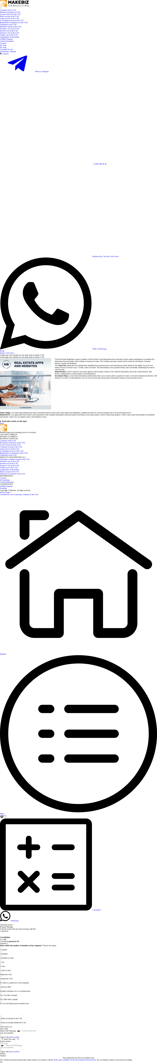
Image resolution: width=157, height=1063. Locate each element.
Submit (2, 1054)
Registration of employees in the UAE (14, 22)
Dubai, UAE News (7, 353)
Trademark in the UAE (8, 25)
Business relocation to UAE (10, 12)
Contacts (3, 43)
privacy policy (14, 1037)
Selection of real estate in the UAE (12, 474)
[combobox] (19, 1031)
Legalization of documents (9, 37)
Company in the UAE (8, 10)
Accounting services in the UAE (12, 20)
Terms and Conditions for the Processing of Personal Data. (75, 1060)
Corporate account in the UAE (11, 447)
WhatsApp (14, 921)
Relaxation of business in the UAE (12, 443)
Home (2, 351)
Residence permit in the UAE (10, 27)
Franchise (3, 488)
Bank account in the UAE (9, 16)
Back (2, 423)
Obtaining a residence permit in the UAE (15, 459)
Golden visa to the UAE (9, 35)
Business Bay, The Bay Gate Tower (105, 256)
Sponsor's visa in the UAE (9, 33)
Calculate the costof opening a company (8, 50)
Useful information (7, 41)
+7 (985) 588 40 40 (99, 164)
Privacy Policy (5, 492)
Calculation (96, 910)
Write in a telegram (41, 71)
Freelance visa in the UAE (9, 29)
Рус (1, 45)
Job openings (5, 480)
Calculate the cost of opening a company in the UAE (19, 494)
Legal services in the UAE (9, 18)
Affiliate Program (6, 39)
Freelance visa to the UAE (9, 461)
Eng (4, 45)
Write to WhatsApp (99, 349)
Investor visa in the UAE (9, 31)
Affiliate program (6, 486)
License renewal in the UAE (10, 14)
